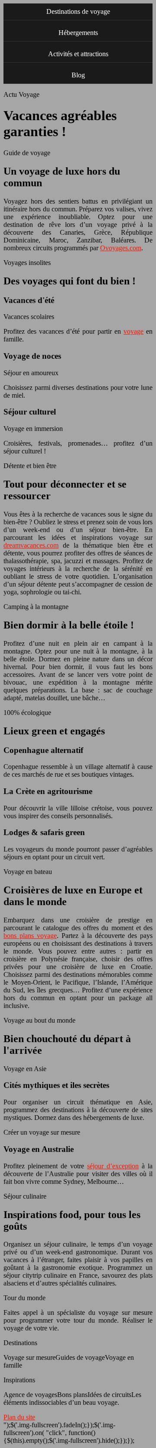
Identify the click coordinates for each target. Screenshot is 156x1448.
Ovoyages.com (120, 248)
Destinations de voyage (78, 11)
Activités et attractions (78, 53)
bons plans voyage (30, 935)
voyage (133, 331)
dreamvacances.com (30, 545)
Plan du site (19, 1417)
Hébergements (78, 32)
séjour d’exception (113, 1166)
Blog (78, 75)
